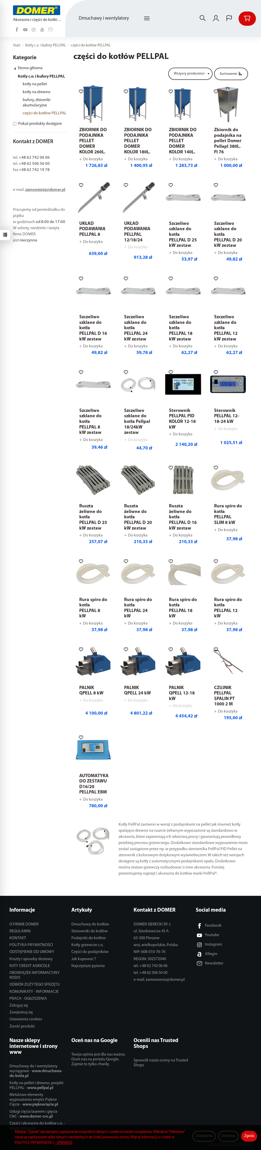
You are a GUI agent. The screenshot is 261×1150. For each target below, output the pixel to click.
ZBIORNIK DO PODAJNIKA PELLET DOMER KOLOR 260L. (93, 141)
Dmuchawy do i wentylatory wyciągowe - (35, 1071)
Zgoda (249, 1136)
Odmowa (228, 1136)
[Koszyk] (247, 18)
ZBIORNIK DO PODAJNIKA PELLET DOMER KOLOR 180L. (138, 141)
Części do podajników (90, 952)
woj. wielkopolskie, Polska (156, 945)
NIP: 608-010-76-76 (149, 952)
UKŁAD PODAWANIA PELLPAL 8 (92, 229)
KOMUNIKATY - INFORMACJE (34, 992)
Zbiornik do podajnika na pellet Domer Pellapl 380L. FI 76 (228, 141)
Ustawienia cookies (25, 1019)
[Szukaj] (202, 18)
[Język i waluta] (229, 18)
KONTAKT (17, 938)
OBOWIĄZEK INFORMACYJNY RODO (34, 975)
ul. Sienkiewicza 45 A (151, 931)
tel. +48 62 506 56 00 (150, 973)
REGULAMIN (20, 931)
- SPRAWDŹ (63, 1143)
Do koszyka (93, 159)
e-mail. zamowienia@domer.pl (159, 980)
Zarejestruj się (21, 1012)
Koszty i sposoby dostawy (31, 959)
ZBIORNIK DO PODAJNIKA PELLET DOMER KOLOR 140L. (183, 141)
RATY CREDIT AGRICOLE (29, 966)
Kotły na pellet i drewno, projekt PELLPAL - (36, 1085)
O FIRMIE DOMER (24, 924)
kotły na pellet (35, 84)
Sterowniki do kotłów (89, 931)
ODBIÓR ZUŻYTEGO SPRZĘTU (34, 985)
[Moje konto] (216, 18)
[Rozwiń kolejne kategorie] (146, 19)
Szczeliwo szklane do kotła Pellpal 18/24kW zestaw (137, 422)
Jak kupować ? (83, 959)
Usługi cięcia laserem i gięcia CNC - (33, 1114)
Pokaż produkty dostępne (40, 124)
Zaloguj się (18, 1006)
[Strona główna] (38, 10)
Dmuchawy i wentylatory (104, 18)
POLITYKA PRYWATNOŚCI (31, 945)
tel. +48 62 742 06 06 (150, 966)
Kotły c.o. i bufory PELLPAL (41, 77)
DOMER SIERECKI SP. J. (152, 924)
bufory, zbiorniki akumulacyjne (36, 102)
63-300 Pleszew (147, 938)
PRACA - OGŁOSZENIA (28, 999)
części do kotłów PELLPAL (45, 113)
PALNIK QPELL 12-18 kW (182, 693)
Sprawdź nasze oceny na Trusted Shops (161, 1062)
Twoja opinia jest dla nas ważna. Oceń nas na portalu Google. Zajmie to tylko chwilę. (98, 1059)
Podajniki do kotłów (88, 938)
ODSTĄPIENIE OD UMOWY (31, 952)
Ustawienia (204, 1136)
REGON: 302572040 (150, 959)
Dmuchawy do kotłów (90, 924)
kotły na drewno (36, 92)
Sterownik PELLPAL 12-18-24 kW (226, 416)
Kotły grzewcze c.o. (87, 945)
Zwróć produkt (22, 1026)
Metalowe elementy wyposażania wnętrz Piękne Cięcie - (33, 1100)
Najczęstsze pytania (88, 966)
